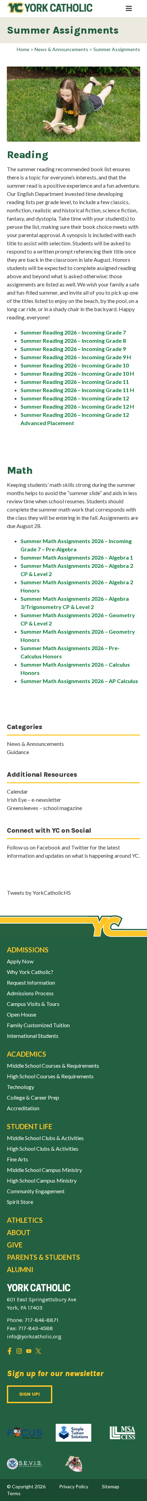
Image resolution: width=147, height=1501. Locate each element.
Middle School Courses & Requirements (53, 1065)
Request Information (31, 982)
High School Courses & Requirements (50, 1076)
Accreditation (23, 1108)
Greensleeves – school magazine (44, 808)
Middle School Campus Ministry (44, 1169)
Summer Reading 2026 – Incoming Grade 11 (75, 381)
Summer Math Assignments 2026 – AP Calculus (79, 681)
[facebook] (9, 1351)
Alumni (20, 1269)
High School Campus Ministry (42, 1180)
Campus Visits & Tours (33, 1003)
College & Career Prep (33, 1097)
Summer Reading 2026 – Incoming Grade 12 (75, 398)
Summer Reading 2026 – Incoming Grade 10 (75, 365)
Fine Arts (17, 1159)
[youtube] (28, 1351)
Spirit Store (20, 1201)
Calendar (17, 791)
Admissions (28, 950)
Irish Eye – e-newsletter (34, 799)
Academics (26, 1054)
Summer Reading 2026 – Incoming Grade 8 (73, 340)
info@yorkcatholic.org (34, 1336)
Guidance (18, 752)
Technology (20, 1086)
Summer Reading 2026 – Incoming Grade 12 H (77, 406)
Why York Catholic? (30, 972)
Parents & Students (43, 1257)
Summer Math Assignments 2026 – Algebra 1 (77, 557)
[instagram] (19, 1351)
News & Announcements (61, 49)
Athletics (25, 1220)
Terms (14, 1493)
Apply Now (20, 961)
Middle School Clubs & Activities (45, 1138)
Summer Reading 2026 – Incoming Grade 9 (73, 348)
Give (15, 1245)
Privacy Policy (73, 1486)
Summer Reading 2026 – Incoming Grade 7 (73, 332)
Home (23, 49)
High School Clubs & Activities (42, 1148)
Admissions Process (30, 993)
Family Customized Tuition (38, 1025)
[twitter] (38, 1351)
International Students (32, 1035)
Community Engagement (36, 1191)
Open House (21, 1014)
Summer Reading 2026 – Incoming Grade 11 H (77, 390)
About (18, 1232)
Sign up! (29, 1394)
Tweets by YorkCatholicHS (39, 892)
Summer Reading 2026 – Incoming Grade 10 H (77, 373)
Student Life (29, 1126)
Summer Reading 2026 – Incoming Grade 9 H (76, 357)
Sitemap (110, 1486)
